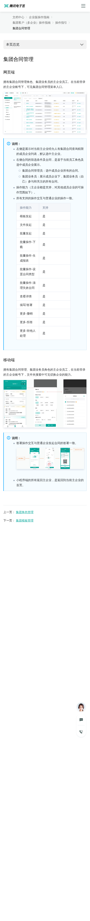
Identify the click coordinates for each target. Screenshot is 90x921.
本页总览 (12, 44)
